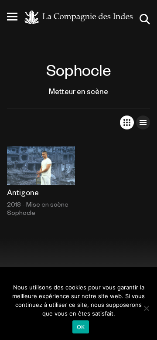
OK (81, 326)
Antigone (23, 192)
